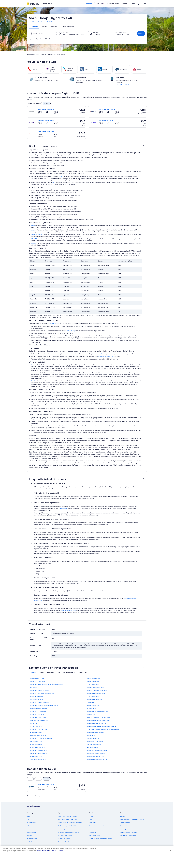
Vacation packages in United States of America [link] (70, 826)
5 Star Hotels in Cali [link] (92, 696)
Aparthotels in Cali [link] (35, 732)
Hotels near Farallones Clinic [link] (95, 756)
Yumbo (33, 381)
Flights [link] (37, 54)
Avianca (33, 230)
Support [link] (122, 816)
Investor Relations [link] (31, 832)
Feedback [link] (29, 842)
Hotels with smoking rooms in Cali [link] (40, 702)
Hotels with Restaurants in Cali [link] (96, 693)
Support (125, 4)
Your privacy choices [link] (94, 835)
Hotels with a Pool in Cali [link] (37, 681)
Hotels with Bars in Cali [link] (37, 714)
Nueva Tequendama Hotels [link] (38, 753)
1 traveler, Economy (122, 34)
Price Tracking (70, 331)
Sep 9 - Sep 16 (98, 34)
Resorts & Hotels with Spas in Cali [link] (97, 690)
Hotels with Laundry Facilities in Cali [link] (97, 711)
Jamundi (34, 373)
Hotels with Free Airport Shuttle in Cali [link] (42, 693)
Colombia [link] (43, 54)
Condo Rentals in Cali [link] (93, 678)
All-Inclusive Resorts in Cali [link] (38, 708)
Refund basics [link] (124, 826)
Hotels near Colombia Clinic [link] (95, 741)
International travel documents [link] (128, 832)
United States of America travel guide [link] (68, 816)
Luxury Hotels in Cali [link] (93, 738)
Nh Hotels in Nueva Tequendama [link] (97, 750)
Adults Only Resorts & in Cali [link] (95, 687)
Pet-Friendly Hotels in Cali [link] (38, 735)
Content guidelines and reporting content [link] (100, 838)
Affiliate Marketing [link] (32, 838)
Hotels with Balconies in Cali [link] (38, 729)
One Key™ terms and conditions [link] (97, 826)
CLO (60, 176)
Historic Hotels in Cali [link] (36, 699)
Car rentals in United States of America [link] (68, 832)
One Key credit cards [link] (63, 842)
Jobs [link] (28, 819)
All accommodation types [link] (65, 835)
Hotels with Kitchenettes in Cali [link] (96, 723)
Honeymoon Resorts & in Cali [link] (96, 753)
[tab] (34, 26)
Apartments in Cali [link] (36, 744)
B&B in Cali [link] (33, 723)
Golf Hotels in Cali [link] (92, 747)
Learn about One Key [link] (122, 84)
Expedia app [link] (63, 508)
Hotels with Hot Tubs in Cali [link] (38, 750)
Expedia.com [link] (30, 54)
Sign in (145, 4)
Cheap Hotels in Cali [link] (93, 681)
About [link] (28, 816)
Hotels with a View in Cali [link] (38, 711)
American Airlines (36, 234)
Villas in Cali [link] (90, 702)
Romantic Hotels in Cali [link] (37, 678)
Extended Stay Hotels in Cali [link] (39, 720)
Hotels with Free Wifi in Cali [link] (95, 732)
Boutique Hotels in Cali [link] (94, 744)
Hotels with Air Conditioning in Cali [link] (41, 738)
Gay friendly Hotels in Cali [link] (38, 759)
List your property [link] (31, 822)
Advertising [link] (30, 835)
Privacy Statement (42, 850)
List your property (113, 4)
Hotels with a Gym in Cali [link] (94, 699)
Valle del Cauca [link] (52, 54)
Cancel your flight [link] (125, 822)
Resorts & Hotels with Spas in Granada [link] (98, 717)
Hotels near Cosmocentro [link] (38, 717)
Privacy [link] (91, 816)
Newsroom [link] (30, 829)
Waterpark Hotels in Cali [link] (37, 747)
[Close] (171, 850)
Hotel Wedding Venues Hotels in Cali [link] (98, 720)
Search (140, 33)
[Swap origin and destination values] (58, 33)
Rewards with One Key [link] (64, 838)
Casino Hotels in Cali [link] (36, 696)
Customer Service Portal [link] (68, 610)
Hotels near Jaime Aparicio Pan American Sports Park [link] (46, 684)
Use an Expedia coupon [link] (126, 829)
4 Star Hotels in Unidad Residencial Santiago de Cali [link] (103, 729)
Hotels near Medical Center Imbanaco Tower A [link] (101, 726)
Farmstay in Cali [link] (91, 708)
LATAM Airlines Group (38, 239)
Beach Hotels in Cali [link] (36, 756)
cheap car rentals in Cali (105, 356)
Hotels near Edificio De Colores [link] (39, 690)
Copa (33, 225)
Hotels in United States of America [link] (67, 819)
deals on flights (53, 323)
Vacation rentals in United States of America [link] (70, 822)
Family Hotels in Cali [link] (36, 741)
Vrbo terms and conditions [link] (96, 829)
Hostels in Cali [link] (91, 735)
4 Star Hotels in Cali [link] (36, 726)
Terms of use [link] (92, 822)
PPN (53, 182)
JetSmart (34, 243)
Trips (133, 4)
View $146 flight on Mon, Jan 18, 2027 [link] (40, 22)
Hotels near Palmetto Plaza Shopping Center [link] (44, 705)
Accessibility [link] (92, 832)
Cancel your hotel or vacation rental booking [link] (132, 819)
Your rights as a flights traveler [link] (128, 835)
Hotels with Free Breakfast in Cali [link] (97, 759)
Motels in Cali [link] (91, 714)
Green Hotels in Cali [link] (93, 705)
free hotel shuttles (97, 354)
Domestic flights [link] (62, 829)
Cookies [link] (91, 819)
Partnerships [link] (30, 826)
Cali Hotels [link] (33, 687)
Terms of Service (58, 850)
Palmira (33, 365)
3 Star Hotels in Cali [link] (92, 684)
